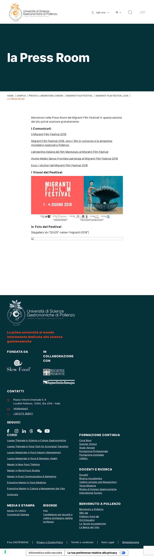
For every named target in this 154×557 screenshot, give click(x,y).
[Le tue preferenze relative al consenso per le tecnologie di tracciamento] (5, 552)
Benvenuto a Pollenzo (91, 509)
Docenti (83, 474)
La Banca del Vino (89, 527)
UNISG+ (83, 458)
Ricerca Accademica (90, 478)
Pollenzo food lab (89, 516)
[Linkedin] (24, 431)
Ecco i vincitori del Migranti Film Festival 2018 (59, 165)
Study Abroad (87, 447)
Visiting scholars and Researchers (98, 482)
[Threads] (31, 431)
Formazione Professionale (93, 451)
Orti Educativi (87, 520)
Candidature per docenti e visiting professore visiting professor (58, 518)
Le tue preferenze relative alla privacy (92, 552)
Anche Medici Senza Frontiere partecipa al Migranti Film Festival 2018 (74, 158)
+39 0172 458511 (23, 413)
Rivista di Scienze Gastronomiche (98, 489)
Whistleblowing (130, 542)
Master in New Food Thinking (23, 464)
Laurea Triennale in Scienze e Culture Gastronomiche (36, 440)
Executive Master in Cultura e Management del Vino (36, 488)
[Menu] (142, 12)
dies (37, 470)
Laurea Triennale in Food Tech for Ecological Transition (37, 446)
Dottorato (12, 494)
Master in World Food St (20, 470)
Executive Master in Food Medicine (26, 482)
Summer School (88, 444)
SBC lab (83, 512)
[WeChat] (39, 431)
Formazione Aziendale (91, 454)
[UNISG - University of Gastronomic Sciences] (33, 12)
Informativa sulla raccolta (45, 552)
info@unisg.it (21, 408)
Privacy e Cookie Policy (50, 542)
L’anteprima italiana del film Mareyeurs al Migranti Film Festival (69, 151)
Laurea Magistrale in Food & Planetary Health (32, 458)
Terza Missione (87, 485)
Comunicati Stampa (18, 514)
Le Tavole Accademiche (92, 523)
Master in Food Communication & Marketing (31, 476)
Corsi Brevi (85, 440)
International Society (90, 492)
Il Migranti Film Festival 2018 (48, 134)
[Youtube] (46, 431)
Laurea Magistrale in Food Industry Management (34, 452)
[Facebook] (9, 431)
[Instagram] (16, 431)
